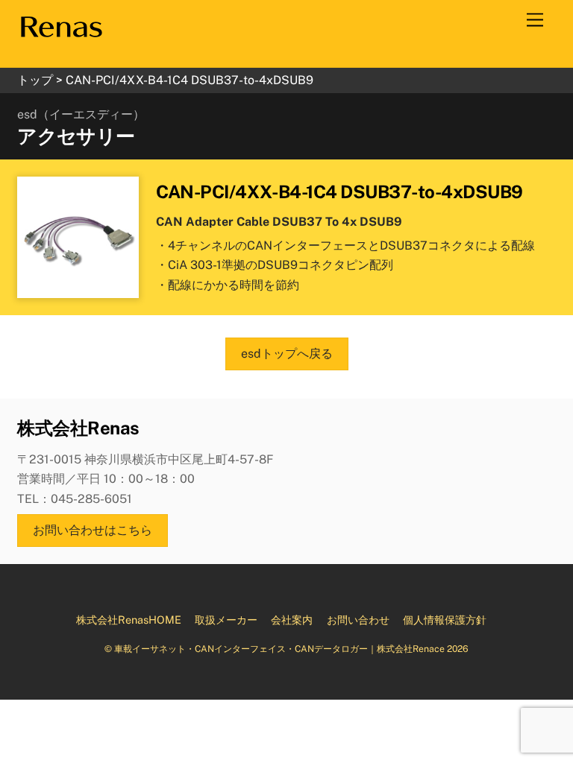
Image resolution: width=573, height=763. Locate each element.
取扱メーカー (226, 619)
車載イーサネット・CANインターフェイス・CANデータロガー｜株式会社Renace (279, 648)
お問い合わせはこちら (92, 530)
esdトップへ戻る (287, 353)
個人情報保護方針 (444, 619)
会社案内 (292, 619)
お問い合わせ (358, 619)
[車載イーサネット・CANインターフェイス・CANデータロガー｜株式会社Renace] (60, 34)
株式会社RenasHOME (128, 619)
